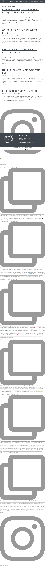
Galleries (16, 1)
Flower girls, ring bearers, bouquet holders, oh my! (20, 11)
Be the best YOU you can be (20, 90)
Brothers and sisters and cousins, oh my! (19, 51)
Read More (4, 23)
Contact (41, 1)
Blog (26, 1)
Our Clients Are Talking (33, 1)
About (11, 1)
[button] (37, 135)
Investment (21, 1)
